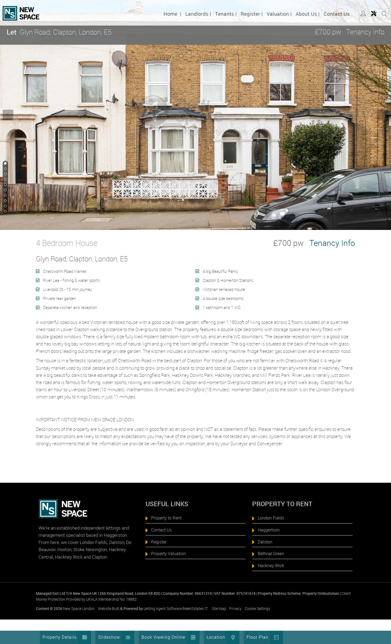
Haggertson (269, 530)
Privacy (235, 608)
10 (5, 211)
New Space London (79, 608)
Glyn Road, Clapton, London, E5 (59, 32)
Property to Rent (166, 518)
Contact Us (337, 14)
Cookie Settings (257, 608)
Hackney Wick (271, 565)
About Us (308, 14)
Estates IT (199, 608)
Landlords (198, 14)
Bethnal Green (271, 553)
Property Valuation (168, 553)
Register (252, 14)
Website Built (108, 608)
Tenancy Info (365, 31)
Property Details (60, 637)
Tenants (226, 14)
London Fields (271, 518)
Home (172, 14)
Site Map (219, 608)
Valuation (279, 14)
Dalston (265, 542)
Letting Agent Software (163, 608)
